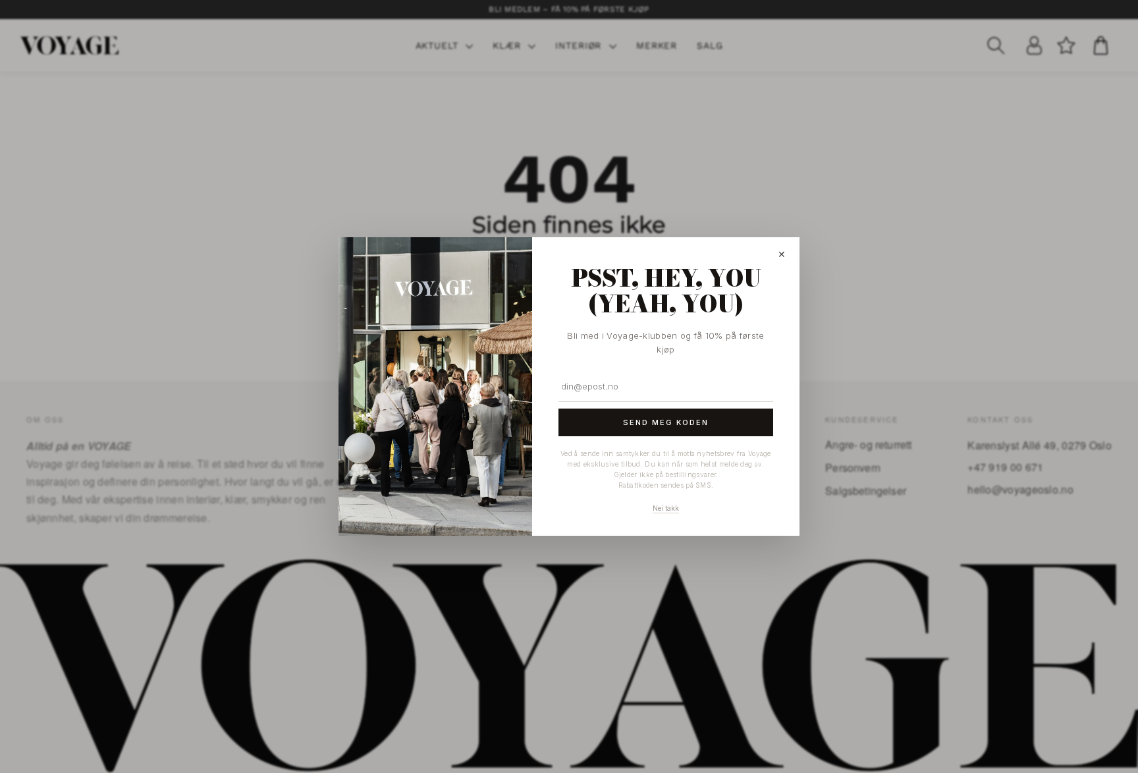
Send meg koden (666, 422)
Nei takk (666, 508)
